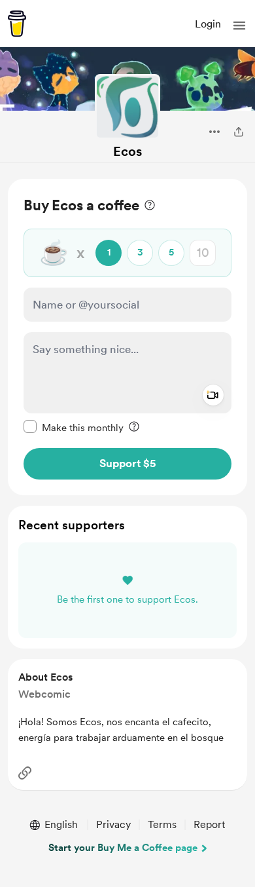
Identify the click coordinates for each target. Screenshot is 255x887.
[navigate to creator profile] (127, 107)
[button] (239, 25)
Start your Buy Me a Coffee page (122, 848)
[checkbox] (74, 427)
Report (209, 824)
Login (208, 24)
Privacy (113, 824)
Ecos (127, 151)
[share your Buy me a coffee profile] (239, 131)
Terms (162, 824)
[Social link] (24, 773)
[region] (127, 337)
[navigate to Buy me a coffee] (17, 23)
